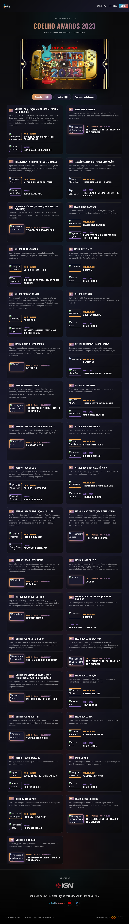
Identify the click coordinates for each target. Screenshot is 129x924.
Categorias (101, 6)
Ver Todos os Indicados (84, 97)
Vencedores (41, 97)
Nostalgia (113, 6)
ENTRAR (123, 6)
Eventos (62, 97)
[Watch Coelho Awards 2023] (64, 64)
